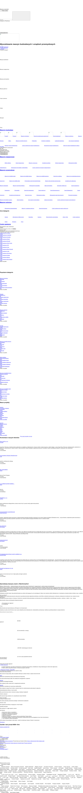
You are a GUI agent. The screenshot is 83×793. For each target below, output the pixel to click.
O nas (1, 737)
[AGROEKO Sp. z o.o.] (4, 732)
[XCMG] (13, 732)
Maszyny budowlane (6, 130)
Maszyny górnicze (6, 202)
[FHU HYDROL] (74, 732)
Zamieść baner (21, 743)
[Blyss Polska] (4, 735)
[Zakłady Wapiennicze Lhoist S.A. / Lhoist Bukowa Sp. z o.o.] (47, 732)
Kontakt (7, 737)
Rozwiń (1, 680)
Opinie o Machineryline (31, 741)
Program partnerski (28, 743)
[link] (41, 148)
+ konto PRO (12, 669)
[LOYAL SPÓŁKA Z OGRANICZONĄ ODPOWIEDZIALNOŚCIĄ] (13, 735)
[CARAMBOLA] (39, 732)
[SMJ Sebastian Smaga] (47, 729)
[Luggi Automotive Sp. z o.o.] (21, 732)
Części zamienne (5, 224)
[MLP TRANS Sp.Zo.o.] (21, 729)
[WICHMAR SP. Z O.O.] (4, 729)
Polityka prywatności (9, 741)
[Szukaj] (21, 15)
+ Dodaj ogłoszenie (4, 664)
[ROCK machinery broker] (56, 732)
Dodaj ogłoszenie (4, 152)
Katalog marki (41, 741)
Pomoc (4, 737)
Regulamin (2, 741)
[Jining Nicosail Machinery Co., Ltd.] (65, 732)
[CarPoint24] (56, 729)
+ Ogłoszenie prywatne (4, 669)
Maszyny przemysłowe (7, 170)
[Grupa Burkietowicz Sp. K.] (65, 729)
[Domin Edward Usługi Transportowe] (30, 729)
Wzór (1, 675)
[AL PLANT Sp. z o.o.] (74, 729)
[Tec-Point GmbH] (39, 729)
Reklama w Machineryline (5, 743)
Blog (38, 741)
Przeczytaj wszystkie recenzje (26, 436)
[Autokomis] (13, 729)
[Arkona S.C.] (30, 732)
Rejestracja (2, 722)
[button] (41, 26)
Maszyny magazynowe (7, 157)
